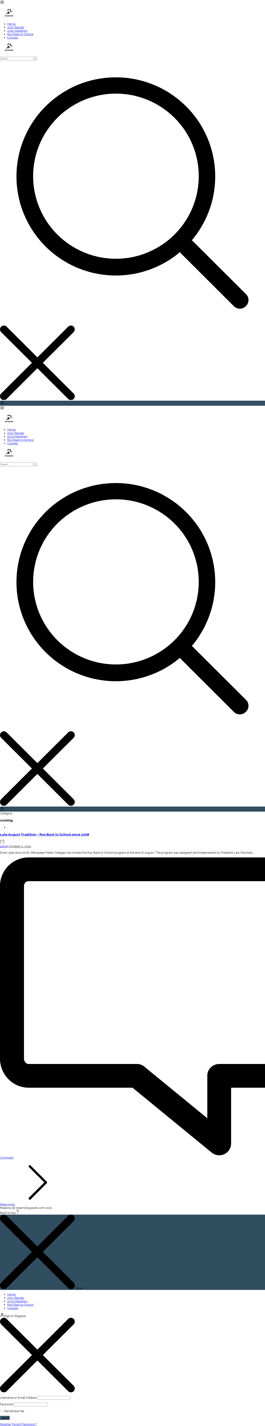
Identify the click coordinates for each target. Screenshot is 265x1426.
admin (4, 846)
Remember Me (14, 1411)
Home (11, 24)
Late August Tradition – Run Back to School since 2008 (44, 834)
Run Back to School (20, 34)
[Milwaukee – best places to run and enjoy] (9, 16)
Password (6, 1404)
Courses (12, 37)
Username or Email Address (18, 1397)
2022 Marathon (17, 31)
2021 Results (15, 27)
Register (5, 1424)
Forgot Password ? (24, 1424)
